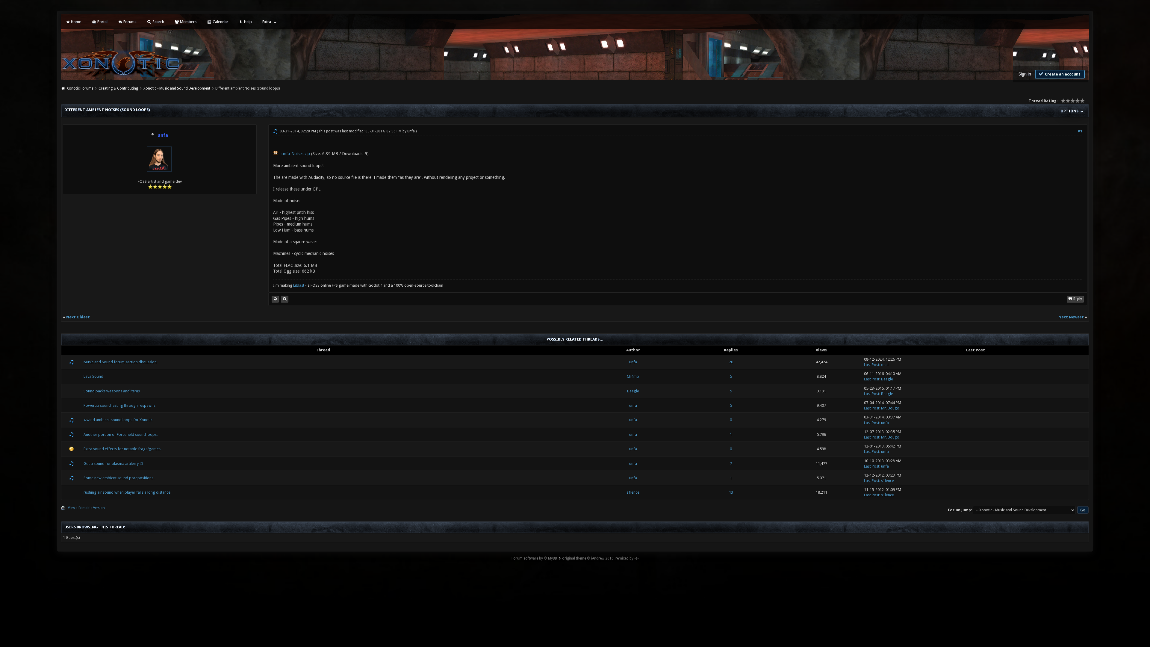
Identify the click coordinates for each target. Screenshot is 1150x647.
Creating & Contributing (118, 88)
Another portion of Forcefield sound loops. (121, 434)
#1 (1080, 131)
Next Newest (1071, 317)
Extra (266, 21)
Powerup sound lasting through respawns (119, 405)
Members (187, 21)
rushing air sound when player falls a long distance (127, 492)
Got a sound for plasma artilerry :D (113, 463)
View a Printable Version (86, 508)
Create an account (1062, 74)
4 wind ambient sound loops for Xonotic (118, 420)
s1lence (887, 480)
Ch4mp (633, 376)
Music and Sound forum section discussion (120, 362)
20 (731, 362)
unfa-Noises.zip (296, 153)
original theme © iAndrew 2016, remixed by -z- (600, 558)
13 (731, 492)
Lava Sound (93, 376)
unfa (411, 131)
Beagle (887, 379)
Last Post (871, 364)
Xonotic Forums (80, 88)
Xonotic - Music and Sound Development (176, 88)
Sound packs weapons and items (112, 391)
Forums (129, 21)
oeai (885, 364)
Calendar (220, 21)
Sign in (1025, 74)
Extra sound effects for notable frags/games (122, 449)
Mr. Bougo (890, 408)
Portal (102, 21)
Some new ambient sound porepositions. (119, 478)
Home (75, 21)
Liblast (299, 285)
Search (158, 21)
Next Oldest (78, 317)
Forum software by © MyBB (534, 558)
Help (247, 21)
